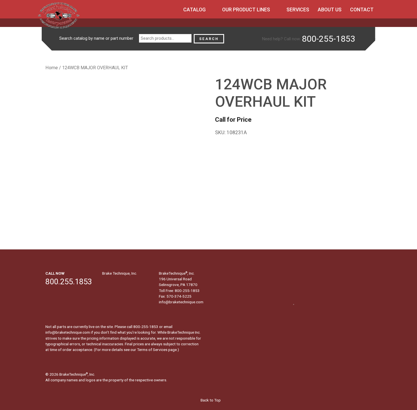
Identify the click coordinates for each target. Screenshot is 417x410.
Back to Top (210, 400)
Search (209, 39)
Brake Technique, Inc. (119, 273)
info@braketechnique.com (181, 302)
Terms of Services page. (157, 349)
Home (51, 67)
